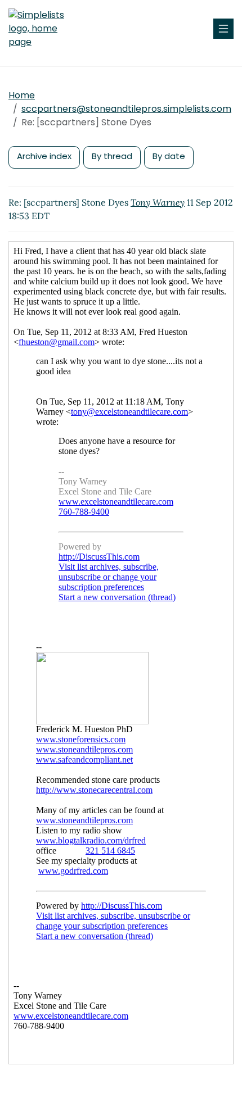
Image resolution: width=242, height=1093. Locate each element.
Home (21, 95)
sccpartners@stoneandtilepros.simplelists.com (126, 108)
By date (169, 156)
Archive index (44, 156)
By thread (112, 156)
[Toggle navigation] (223, 29)
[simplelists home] (42, 28)
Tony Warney (158, 202)
